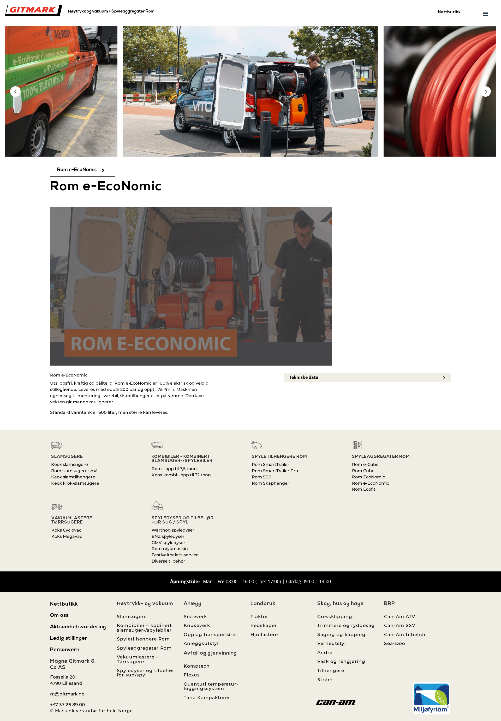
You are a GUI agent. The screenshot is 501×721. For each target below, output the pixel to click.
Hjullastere (264, 634)
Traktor (259, 616)
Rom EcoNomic (368, 476)
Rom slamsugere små (74, 470)
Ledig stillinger (68, 638)
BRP (389, 603)
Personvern (65, 650)
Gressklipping (334, 616)
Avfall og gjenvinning (210, 653)
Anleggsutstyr (201, 643)
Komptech (197, 666)
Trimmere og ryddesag (346, 625)
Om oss (59, 615)
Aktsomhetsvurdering (78, 627)
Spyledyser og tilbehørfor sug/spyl (145, 672)
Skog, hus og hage (340, 603)
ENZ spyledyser (168, 536)
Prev (15, 91)
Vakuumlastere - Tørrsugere (73, 520)
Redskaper (263, 625)
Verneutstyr (332, 643)
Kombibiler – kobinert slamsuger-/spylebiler (144, 627)
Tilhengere (330, 670)
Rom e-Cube (365, 464)
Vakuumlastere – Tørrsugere (138, 659)
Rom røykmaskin (170, 548)
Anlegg (192, 603)
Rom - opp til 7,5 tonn (174, 468)
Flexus (192, 674)
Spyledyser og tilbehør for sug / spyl (183, 520)
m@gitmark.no (67, 694)
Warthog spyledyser (173, 530)
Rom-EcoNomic (370, 483)
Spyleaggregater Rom (132, 11)
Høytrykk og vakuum (88, 11)
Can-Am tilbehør (405, 634)
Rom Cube (363, 470)
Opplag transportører (210, 634)
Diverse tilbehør (168, 561)
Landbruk (263, 603)
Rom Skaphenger (270, 483)
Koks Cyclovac (66, 530)
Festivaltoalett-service (175, 554)
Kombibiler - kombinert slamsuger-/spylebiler (182, 459)
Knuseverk (197, 625)
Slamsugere (67, 457)
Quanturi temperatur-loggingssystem (211, 686)
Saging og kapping (341, 634)
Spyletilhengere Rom (279, 457)
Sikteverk (195, 616)
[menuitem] (82, 170)
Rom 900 (261, 476)
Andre (324, 652)
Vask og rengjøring (341, 661)
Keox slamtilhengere (73, 476)
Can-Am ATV (399, 616)
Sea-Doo (394, 643)
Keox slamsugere (69, 464)
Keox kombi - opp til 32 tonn (181, 474)
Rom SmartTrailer (270, 464)
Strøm (325, 679)
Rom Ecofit (363, 489)
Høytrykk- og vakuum (145, 603)
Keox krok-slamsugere (75, 483)
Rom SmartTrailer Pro (275, 470)
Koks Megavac (66, 536)
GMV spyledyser (168, 542)
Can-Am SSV (399, 625)
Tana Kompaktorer (207, 697)
